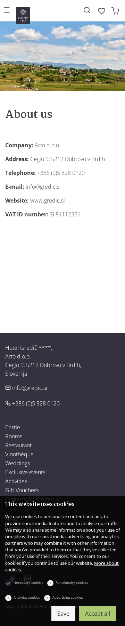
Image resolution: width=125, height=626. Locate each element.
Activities (16, 481)
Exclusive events (25, 472)
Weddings (17, 463)
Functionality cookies (72, 582)
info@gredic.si (29, 388)
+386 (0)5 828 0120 (35, 403)
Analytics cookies (27, 597)
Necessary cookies (28, 582)
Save (63, 613)
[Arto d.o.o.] (44, 12)
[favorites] (102, 11)
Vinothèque (19, 454)
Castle (12, 427)
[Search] (87, 10)
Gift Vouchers (22, 490)
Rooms (13, 436)
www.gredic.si (47, 200)
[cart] (115, 11)
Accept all (97, 613)
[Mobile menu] (6, 10)
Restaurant (18, 445)
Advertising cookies (67, 597)
